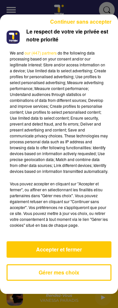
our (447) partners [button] (41, 53)
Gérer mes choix (59, 272)
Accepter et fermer (59, 249)
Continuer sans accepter (80, 21)
